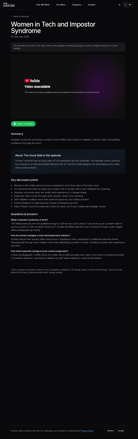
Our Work (60, 5)
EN (130, 5)
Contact (91, 5)
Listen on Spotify (25, 124)
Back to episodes (21, 16)
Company (76, 5)
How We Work (42, 5)
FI (125, 5)
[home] (9, 5)
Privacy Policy (87, 431)
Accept (121, 431)
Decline (110, 431)
